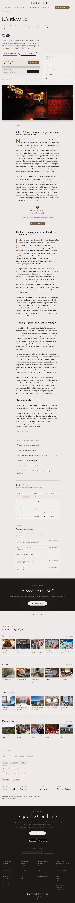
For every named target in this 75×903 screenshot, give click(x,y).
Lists (57, 881)
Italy (8, 15)
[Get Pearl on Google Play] (42, 840)
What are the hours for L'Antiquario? (28, 445)
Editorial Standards (60, 885)
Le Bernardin (5, 863)
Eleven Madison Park (7, 870)
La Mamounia (23, 863)
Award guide (55, 547)
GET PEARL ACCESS (37, 833)
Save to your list (29, 53)
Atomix (4, 866)
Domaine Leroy (59, 866)
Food (22, 876)
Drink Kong (24, 148)
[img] (3, 35)
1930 (17, 145)
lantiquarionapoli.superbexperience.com (54, 69)
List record (55, 540)
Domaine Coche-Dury (60, 868)
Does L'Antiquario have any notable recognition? (32, 455)
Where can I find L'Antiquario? (27, 450)
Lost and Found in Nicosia (41, 383)
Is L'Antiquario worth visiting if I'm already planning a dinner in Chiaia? (36, 472)
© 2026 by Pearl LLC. (37, 896)
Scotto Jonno (19, 505)
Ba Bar (29, 419)
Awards (57, 883)
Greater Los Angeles (7, 883)
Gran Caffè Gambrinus (21, 509)
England (4, 881)
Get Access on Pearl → (37, 223)
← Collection (6, 11)
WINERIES (25, 7)
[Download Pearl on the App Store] (32, 840)
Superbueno (41, 866)
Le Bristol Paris (24, 868)
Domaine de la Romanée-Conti (62, 863)
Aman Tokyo (23, 866)
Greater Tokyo (6, 878)
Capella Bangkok (24, 861)
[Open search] (52, 7)
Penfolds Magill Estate (61, 870)
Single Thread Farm (7, 861)
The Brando (23, 870)
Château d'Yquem (60, 861)
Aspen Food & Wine (42, 876)
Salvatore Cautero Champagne (23, 501)
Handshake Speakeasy (43, 861)
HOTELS (16, 7)
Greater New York (7, 876)
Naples (4, 15)
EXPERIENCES (33, 7)
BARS (20, 7)
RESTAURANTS (8, 7)
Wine (22, 878)
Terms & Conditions (60, 889)
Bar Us (39, 868)
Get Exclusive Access (37, 603)
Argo (39, 870)
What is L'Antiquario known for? (27, 466)
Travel (22, 881)
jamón (18, 516)
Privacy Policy (59, 887)
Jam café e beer (20, 512)
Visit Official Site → (37, 614)
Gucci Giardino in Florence (44, 377)
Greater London (6, 885)
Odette (4, 868)
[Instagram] (37, 898)
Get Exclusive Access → (63, 7)
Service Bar (40, 863)
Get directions (48, 74)
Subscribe (48, 852)
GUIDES (40, 7)
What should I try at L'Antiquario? (28, 460)
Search (57, 878)
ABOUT (57, 874)
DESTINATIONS (6, 874)
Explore (57, 876)
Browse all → (69, 636)
